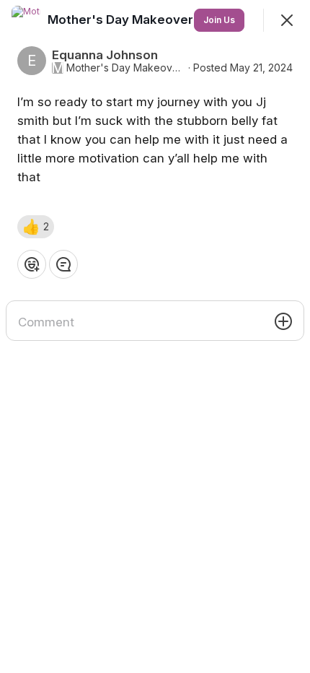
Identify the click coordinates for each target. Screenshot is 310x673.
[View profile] (26, 20)
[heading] (154, 19)
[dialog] (155, 336)
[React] (31, 264)
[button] (35, 226)
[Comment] (63, 264)
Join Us (219, 19)
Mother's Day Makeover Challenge (125, 68)
